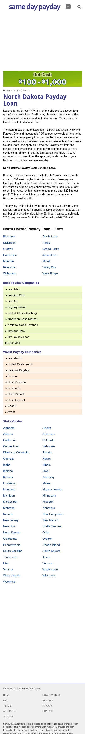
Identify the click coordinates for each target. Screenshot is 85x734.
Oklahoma (10, 538)
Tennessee (10, 557)
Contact (47, 711)
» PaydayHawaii (15, 307)
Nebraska (48, 507)
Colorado (48, 440)
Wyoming (9, 581)
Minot (46, 261)
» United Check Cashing (21, 313)
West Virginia (11, 575)
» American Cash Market (21, 319)
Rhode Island (51, 544)
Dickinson (9, 242)
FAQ (5, 700)
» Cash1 (10, 406)
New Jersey (10, 520)
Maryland (9, 489)
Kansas (8, 477)
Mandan (8, 261)
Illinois (46, 464)
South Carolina (12, 550)
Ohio (45, 532)
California (9, 440)
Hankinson (10, 255)
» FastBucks (13, 388)
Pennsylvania (11, 544)
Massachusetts (52, 489)
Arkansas (48, 434)
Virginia (8, 569)
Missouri (47, 501)
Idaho (7, 464)
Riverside (9, 267)
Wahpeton (9, 273)
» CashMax (12, 342)
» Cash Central (15, 400)
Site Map (8, 716)
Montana (9, 507)
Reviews (47, 700)
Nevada (8, 514)
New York (9, 526)
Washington (50, 569)
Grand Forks (50, 248)
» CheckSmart (14, 394)
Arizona (8, 434)
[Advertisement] (42, 41)
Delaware (48, 446)
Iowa (45, 471)
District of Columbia (15, 452)
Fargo (46, 242)
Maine (46, 483)
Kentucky (48, 477)
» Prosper (11, 376)
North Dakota (11, 532)
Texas (46, 557)
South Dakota (51, 550)
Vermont (47, 563)
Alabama (9, 427)
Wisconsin (49, 575)
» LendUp (11, 301)
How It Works (51, 695)
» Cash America (15, 382)
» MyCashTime (15, 330)
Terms (7, 705)
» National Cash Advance (21, 324)
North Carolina (51, 526)
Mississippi (10, 501)
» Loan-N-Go (13, 358)
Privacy (47, 705)
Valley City (49, 267)
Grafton (8, 248)
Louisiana (9, 483)
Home (6, 90)
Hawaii (46, 458)
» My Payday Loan (17, 336)
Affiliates (9, 711)
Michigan (9, 495)
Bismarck (9, 236)
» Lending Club (15, 295)
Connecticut (11, 446)
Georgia (8, 458)
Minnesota (49, 495)
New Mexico (50, 520)
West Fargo (50, 273)
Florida (47, 452)
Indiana (8, 471)
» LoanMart (12, 289)
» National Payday (17, 370)
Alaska (46, 427)
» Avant (10, 411)
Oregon (47, 538)
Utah (6, 563)
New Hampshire (52, 514)
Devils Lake (50, 236)
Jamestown (49, 255)
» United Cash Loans (19, 364)
